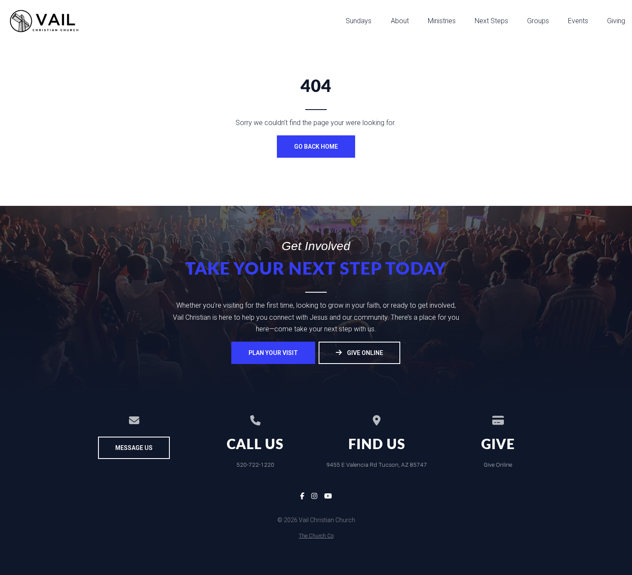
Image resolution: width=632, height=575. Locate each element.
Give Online (498, 464)
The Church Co (316, 535)
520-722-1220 (255, 464)
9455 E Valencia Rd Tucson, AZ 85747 (376, 464)
